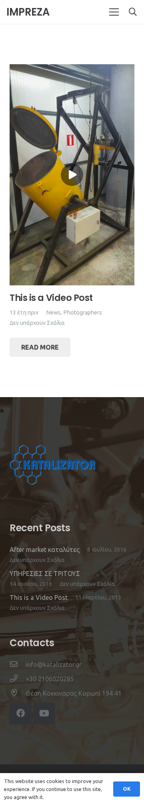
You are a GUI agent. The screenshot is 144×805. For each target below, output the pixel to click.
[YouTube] (44, 713)
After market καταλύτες (45, 549)
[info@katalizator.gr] (18, 664)
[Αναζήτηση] (133, 12)
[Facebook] (21, 713)
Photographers (82, 312)
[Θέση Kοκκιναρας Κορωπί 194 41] (18, 693)
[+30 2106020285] (18, 679)
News (53, 312)
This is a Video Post (51, 297)
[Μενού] (114, 12)
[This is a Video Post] (72, 69)
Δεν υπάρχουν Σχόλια (37, 323)
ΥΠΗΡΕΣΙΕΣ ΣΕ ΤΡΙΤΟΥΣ (45, 573)
